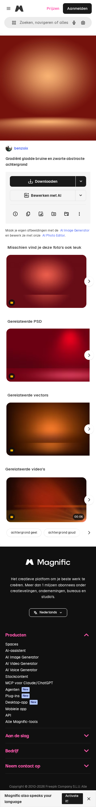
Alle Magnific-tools (21, 721)
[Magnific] (48, 563)
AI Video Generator (21, 663)
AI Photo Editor (53, 235)
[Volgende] (89, 281)
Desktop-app (21, 702)
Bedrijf (11, 750)
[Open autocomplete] (12, 23)
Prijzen (53, 8)
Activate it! (71, 798)
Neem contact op (22, 766)
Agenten (17, 689)
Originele (35, 45)
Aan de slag (17, 735)
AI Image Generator (75, 230)
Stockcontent (16, 676)
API (8, 715)
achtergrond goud (61, 532)
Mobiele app (15, 708)
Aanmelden (77, 8)
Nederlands (48, 612)
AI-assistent (15, 650)
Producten (15, 635)
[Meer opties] (79, 214)
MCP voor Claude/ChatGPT (29, 683)
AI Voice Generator (21, 670)
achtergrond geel (24, 532)
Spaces (11, 644)
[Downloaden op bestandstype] (80, 181)
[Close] (88, 799)
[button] (48, 612)
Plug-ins (17, 695)
